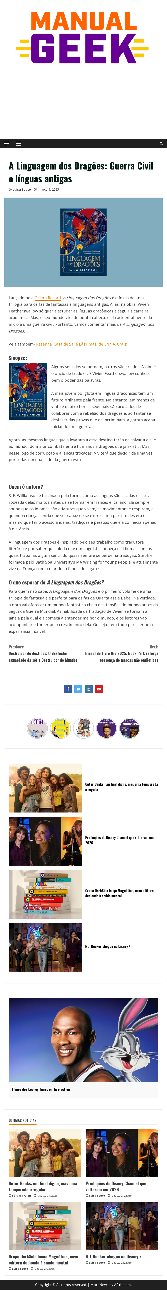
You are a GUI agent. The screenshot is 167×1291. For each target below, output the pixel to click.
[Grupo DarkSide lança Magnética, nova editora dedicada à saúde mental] (45, 1226)
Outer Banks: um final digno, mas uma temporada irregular (43, 1186)
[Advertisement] (83, 102)
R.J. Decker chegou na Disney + (114, 1256)
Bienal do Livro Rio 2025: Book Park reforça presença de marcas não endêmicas (121, 653)
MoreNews (99, 1284)
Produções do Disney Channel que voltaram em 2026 (116, 1186)
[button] (7, 143)
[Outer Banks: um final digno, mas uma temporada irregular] (45, 1153)
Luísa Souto (22, 189)
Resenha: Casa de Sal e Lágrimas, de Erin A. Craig (81, 344)
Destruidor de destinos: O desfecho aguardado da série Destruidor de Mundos (43, 653)
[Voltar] (29, 728)
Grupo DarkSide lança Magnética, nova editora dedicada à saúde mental (43, 1259)
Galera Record (48, 297)
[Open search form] (161, 143)
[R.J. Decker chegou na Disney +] (122, 1226)
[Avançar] (137, 728)
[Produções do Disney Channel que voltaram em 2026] (122, 1153)
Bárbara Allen (21, 1195)
